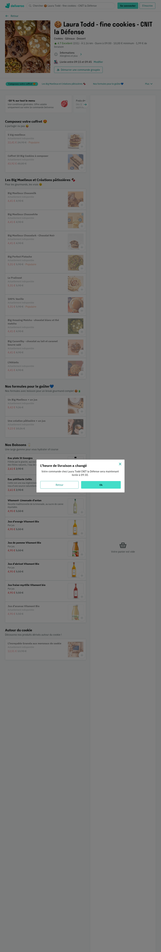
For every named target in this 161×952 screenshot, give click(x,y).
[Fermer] (120, 464)
